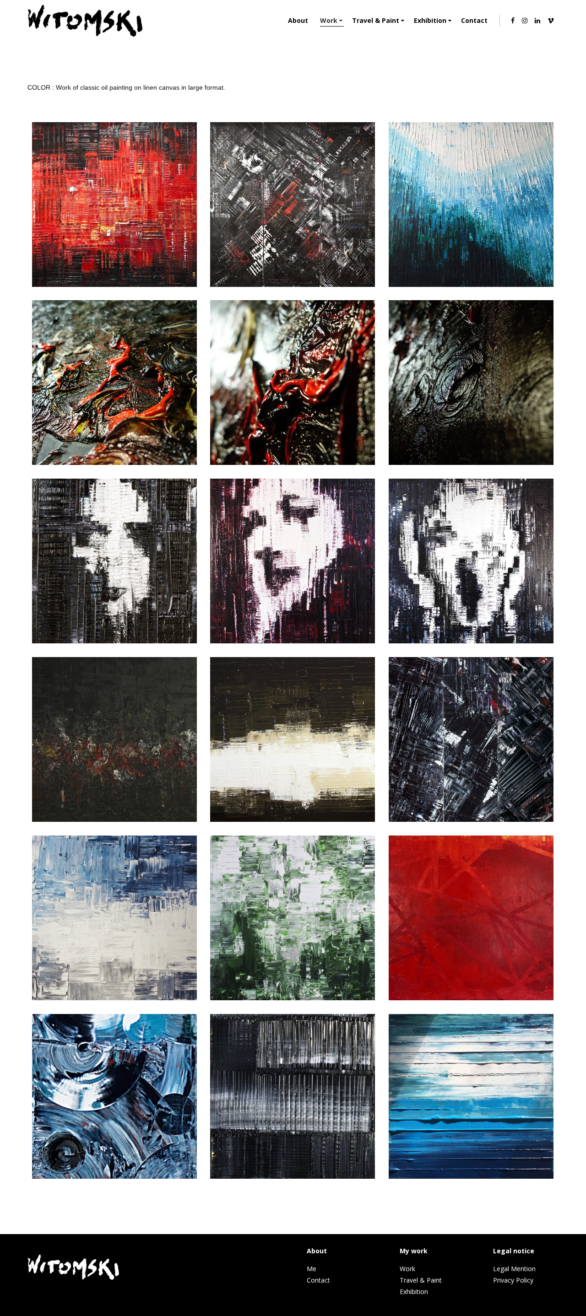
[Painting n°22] (471, 819)
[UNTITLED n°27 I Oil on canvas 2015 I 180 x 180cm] (292, 284)
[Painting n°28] (114, 641)
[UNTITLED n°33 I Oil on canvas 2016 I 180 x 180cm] (471, 284)
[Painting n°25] (114, 1176)
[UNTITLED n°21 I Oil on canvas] (114, 462)
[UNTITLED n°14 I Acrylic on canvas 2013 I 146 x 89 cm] (292, 819)
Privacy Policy (513, 1280)
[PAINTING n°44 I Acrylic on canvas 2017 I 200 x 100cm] (471, 998)
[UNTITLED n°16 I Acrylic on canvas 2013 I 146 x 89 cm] (292, 998)
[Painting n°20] (292, 1176)
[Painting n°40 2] (471, 1176)
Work (407, 1268)
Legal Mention (514, 1268)
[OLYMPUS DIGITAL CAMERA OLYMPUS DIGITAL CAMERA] (292, 641)
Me (311, 1268)
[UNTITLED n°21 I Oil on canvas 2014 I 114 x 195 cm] (114, 819)
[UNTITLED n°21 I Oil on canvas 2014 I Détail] (292, 462)
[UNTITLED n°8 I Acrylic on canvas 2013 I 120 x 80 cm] (114, 998)
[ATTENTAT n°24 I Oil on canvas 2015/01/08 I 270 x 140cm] (114, 284)
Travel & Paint (421, 1280)
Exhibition (414, 1291)
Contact (318, 1280)
